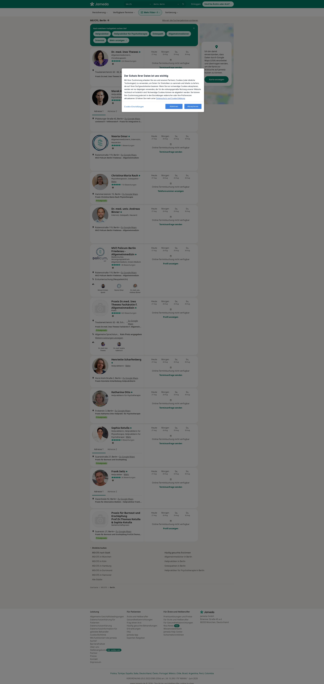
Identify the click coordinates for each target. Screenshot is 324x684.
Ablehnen (174, 106)
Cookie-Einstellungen (134, 107)
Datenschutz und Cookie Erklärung (170, 98)
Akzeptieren (192, 106)
